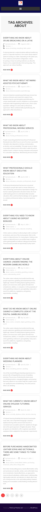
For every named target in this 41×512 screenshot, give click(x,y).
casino (18, 229)
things (19, 465)
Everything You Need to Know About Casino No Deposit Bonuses (18, 218)
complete (17, 322)
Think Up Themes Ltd (16, 508)
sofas (11, 465)
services (25, 136)
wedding (25, 369)
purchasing (31, 462)
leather (25, 462)
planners (19, 369)
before (12, 462)
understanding (11, 274)
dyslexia (18, 414)
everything (20, 48)
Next (21, 495)
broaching (13, 48)
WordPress (34, 508)
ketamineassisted (15, 91)
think (23, 465)
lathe (25, 48)
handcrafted (18, 462)
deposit (22, 229)
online (5, 274)
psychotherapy (25, 91)
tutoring (33, 414)
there (15, 465)
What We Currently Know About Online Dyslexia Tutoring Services (20, 404)
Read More (6, 70)
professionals (27, 181)
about (7, 48)
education (13, 181)
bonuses (12, 229)
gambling (25, 272)
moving (12, 136)
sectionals (6, 465)
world (18, 274)
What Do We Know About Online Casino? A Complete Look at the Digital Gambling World (20, 311)
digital (22, 322)
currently (12, 414)
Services (8, 46)
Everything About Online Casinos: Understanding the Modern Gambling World (17, 262)
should (34, 181)
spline (29, 48)
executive (19, 181)
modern (30, 272)
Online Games (10, 227)
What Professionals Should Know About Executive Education (17, 171)
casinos (12, 272)
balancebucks (11, 44)
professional (19, 136)
